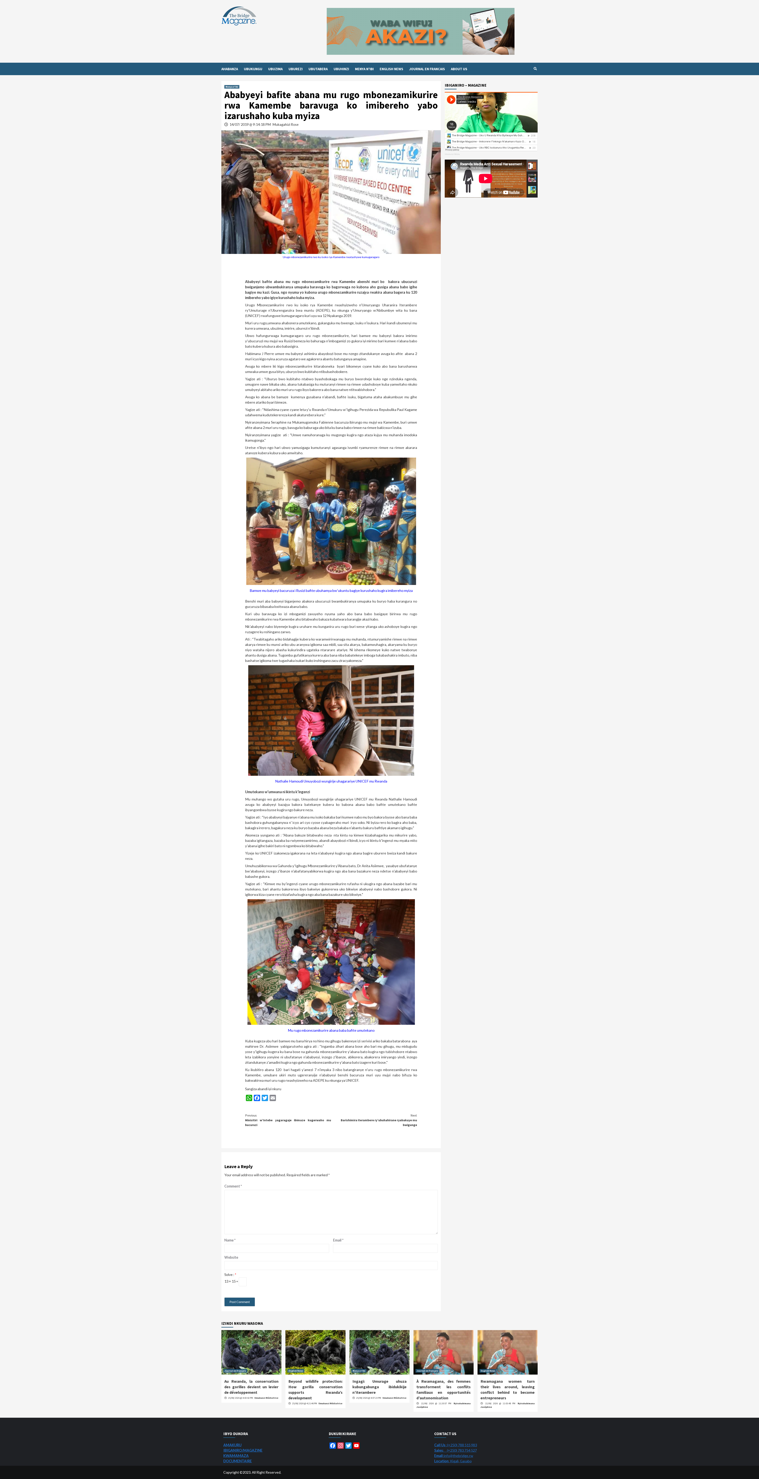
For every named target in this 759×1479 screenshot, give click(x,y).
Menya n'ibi (232, 86)
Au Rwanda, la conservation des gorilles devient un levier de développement (251, 1387)
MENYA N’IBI (364, 69)
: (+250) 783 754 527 (455, 1450)
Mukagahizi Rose (285, 124)
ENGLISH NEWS (391, 69)
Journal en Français (235, 1370)
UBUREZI (296, 69)
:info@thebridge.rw (453, 1455)
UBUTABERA (318, 69)
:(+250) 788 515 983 (455, 1445)
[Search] (535, 68)
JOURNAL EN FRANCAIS (427, 69)
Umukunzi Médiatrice (266, 1397)
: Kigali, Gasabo (453, 1461)
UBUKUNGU (253, 69)
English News (296, 1370)
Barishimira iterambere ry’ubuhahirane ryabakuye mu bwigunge (379, 1120)
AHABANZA (229, 69)
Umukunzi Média (452, 154)
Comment (233, 1186)
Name (230, 1240)
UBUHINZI (341, 69)
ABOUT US (459, 69)
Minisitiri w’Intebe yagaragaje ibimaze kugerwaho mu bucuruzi (288, 1120)
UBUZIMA (275, 69)
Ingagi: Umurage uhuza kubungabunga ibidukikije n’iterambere (379, 1387)
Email (338, 1240)
